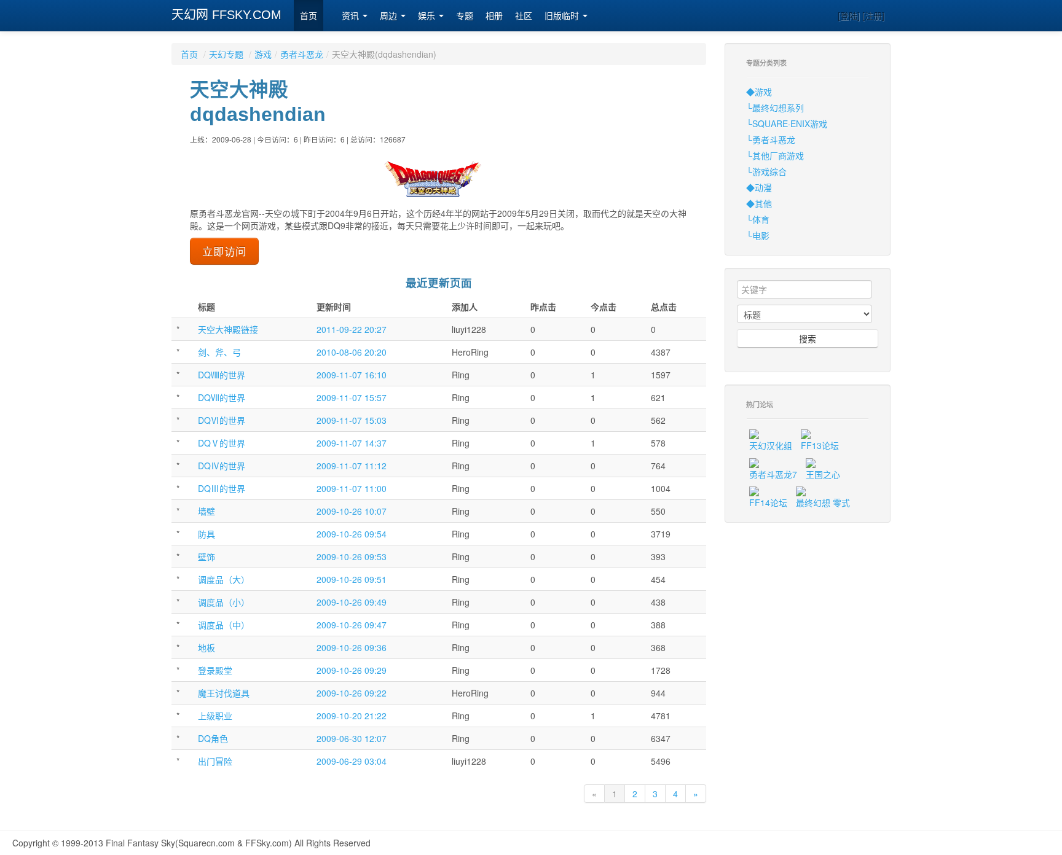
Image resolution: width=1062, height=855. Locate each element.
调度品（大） (224, 579)
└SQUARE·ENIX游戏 (786, 123)
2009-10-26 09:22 (352, 693)
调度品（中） (224, 625)
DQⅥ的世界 (221, 420)
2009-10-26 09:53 (352, 556)
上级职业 (215, 715)
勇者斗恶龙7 (773, 474)
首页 (308, 16)
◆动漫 (759, 187)
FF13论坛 (820, 445)
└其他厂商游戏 (775, 155)
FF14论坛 (768, 502)
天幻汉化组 (770, 445)
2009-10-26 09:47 (352, 625)
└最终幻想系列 (775, 107)
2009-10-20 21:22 (352, 715)
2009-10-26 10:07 (352, 511)
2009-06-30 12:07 (352, 738)
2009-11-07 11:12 (352, 465)
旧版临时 (563, 16)
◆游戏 (759, 91)
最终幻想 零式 (823, 502)
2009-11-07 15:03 (352, 420)
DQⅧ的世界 (221, 375)
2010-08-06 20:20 (352, 352)
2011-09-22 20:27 (352, 329)
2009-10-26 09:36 (352, 647)
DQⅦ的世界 (221, 397)
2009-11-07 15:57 (352, 397)
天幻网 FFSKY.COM (226, 14)
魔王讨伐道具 (224, 693)
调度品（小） (224, 602)
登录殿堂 (215, 670)
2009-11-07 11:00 (352, 488)
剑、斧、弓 (219, 352)
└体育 (757, 219)
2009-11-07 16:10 (352, 375)
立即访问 (224, 251)
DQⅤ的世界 (221, 443)
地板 (206, 647)
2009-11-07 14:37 (352, 443)
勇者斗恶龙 (301, 54)
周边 (389, 16)
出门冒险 (215, 761)
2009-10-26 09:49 (352, 602)
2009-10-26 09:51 (352, 579)
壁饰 (206, 556)
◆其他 (759, 203)
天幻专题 (226, 54)
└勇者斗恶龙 (770, 139)
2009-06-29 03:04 (352, 761)
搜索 (807, 338)
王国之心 (823, 474)
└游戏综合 (766, 171)
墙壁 (206, 511)
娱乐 (428, 16)
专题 (464, 16)
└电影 (757, 235)
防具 (206, 534)
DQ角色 (213, 738)
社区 (523, 16)
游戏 (263, 54)
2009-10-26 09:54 (352, 534)
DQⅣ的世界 (221, 465)
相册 (494, 16)
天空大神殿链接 (228, 329)
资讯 (351, 16)
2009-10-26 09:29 (352, 670)
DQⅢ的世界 (221, 488)
